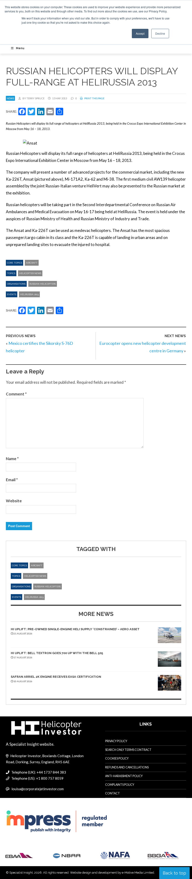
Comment (16, 393)
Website (14, 500)
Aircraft (31, 262)
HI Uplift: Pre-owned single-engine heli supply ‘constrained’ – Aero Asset (75, 629)
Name (12, 458)
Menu (20, 48)
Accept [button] (140, 33)
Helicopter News (30, 273)
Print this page (94, 98)
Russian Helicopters (43, 284)
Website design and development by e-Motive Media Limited (112, 872)
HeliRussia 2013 (29, 294)
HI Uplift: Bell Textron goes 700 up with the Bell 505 (57, 653)
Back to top (174, 873)
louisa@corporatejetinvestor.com (37, 789)
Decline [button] (160, 33)
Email (12, 479)
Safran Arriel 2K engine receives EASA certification (56, 676)
